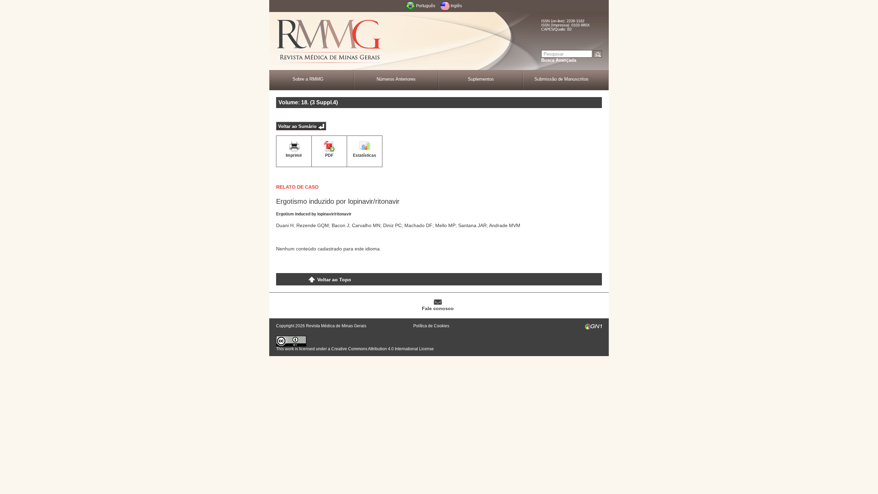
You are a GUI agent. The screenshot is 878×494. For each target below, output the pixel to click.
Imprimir (294, 155)
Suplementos (481, 79)
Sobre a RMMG (308, 79)
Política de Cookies (431, 326)
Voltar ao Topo (334, 279)
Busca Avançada (558, 60)
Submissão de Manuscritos (561, 79)
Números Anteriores (396, 79)
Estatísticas (364, 155)
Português (425, 5)
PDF (329, 155)
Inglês (456, 5)
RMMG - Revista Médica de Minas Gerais (329, 41)
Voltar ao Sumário (297, 126)
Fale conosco (438, 308)
